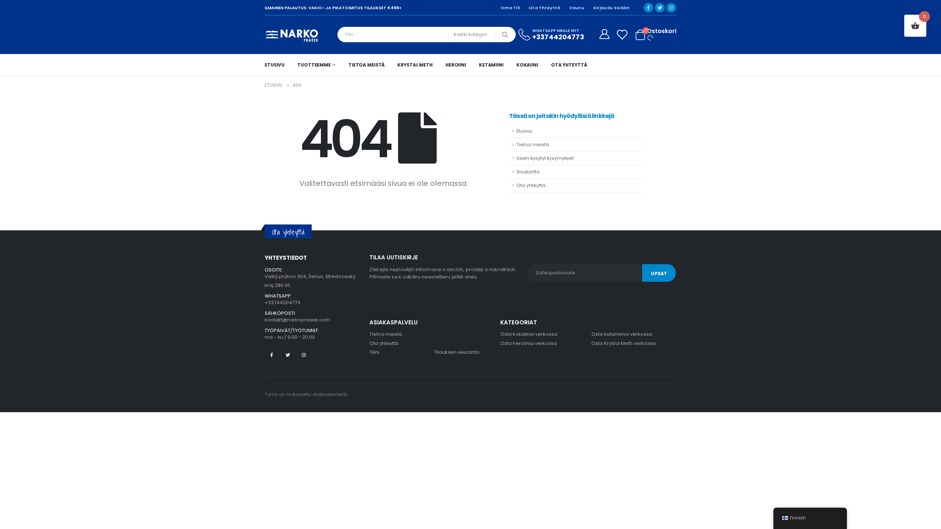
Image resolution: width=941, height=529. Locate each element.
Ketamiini (491, 65)
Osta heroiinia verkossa (528, 343)
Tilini (374, 352)
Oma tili (510, 8)
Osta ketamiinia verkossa (621, 334)
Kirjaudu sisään (611, 8)
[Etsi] (505, 34)
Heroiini (456, 65)
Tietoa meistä (366, 65)
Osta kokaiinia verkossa (528, 334)
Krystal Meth (415, 65)
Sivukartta (528, 172)
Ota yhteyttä (544, 8)
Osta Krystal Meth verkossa (623, 343)
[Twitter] (660, 7)
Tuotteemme (314, 65)
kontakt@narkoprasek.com (297, 319)
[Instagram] (671, 7)
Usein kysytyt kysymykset (545, 158)
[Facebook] (648, 7)
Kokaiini (527, 65)
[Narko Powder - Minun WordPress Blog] (292, 34)
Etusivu (275, 65)
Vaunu (576, 8)
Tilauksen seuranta (456, 352)
